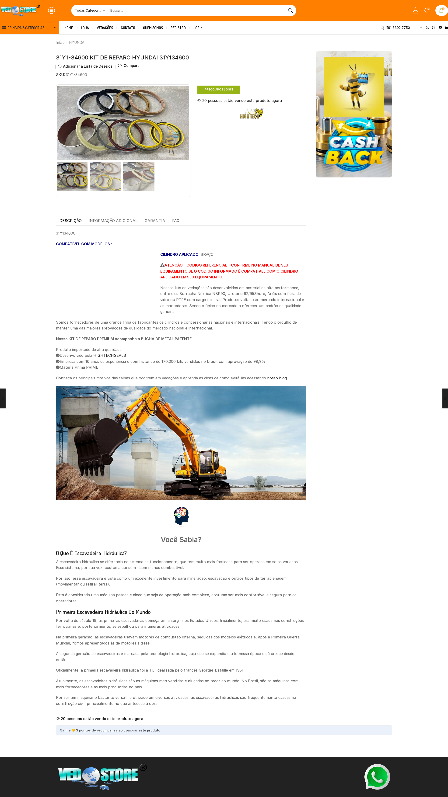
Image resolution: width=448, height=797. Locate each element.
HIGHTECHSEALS (109, 355)
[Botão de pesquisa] (290, 10)
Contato (128, 27)
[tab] (70, 221)
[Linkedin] (446, 27)
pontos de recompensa (98, 730)
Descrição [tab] (71, 220)
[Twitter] (427, 27)
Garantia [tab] (155, 220)
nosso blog (277, 378)
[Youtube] (440, 27)
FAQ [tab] (175, 220)
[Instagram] (433, 27)
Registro (178, 27)
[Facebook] (421, 27)
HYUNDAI (77, 42)
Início (60, 42)
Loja (85, 27)
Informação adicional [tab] (113, 220)
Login (198, 27)
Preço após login (219, 89)
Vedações (105, 27)
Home (68, 27)
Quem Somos (153, 27)
